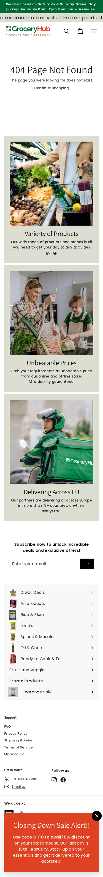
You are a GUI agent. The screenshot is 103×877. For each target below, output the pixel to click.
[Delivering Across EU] (51, 442)
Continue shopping (51, 88)
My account (14, 754)
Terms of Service (18, 747)
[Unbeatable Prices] (51, 313)
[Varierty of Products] (51, 184)
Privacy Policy (16, 733)
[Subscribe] (87, 564)
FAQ (7, 726)
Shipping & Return (19, 740)
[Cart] (80, 31)
